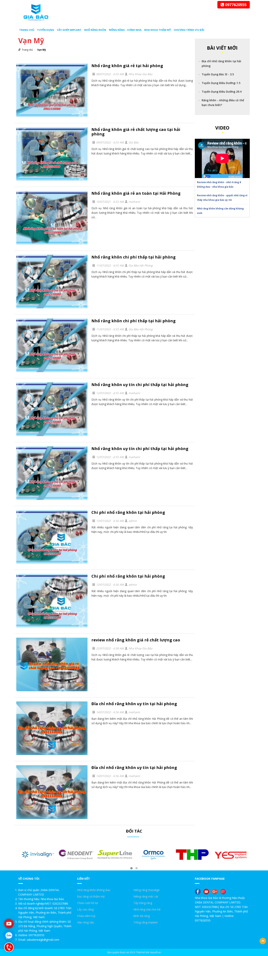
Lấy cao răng (85, 909)
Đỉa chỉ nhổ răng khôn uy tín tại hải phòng (134, 703)
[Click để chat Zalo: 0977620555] (9, 935)
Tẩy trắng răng (142, 903)
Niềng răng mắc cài (145, 896)
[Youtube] (9, 924)
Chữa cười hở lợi (87, 903)
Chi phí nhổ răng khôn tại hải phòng (128, 512)
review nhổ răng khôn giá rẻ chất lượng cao (135, 640)
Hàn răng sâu (85, 922)
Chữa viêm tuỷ (86, 916)
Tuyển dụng (45, 30)
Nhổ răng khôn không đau (93, 890)
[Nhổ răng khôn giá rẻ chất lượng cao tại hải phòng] (52, 154)
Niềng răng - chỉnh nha (125, 30)
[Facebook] (199, 891)
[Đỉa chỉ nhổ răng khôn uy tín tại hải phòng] (52, 728)
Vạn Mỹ (41, 49)
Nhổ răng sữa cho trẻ (146, 909)
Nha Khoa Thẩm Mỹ (157, 30)
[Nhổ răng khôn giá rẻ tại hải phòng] (52, 90)
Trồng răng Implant (145, 922)
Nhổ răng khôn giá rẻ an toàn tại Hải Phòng (135, 193)
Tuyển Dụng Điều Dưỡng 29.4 (222, 91)
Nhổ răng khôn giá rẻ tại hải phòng (127, 65)
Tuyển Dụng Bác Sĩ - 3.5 (218, 74)
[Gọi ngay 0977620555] (9, 947)
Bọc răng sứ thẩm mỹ (91, 896)
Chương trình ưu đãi (189, 30)
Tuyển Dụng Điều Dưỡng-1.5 (221, 83)
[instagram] (224, 891)
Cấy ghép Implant (69, 30)
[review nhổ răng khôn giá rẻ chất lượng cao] (52, 664)
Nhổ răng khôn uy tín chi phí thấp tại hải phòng (139, 384)
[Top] (263, 941)
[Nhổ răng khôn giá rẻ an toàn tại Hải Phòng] (52, 218)
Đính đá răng (141, 916)
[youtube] (207, 891)
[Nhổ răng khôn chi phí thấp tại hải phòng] (52, 281)
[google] (216, 891)
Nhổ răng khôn (95, 30)
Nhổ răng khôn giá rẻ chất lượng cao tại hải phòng (135, 131)
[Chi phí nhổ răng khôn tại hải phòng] (52, 537)
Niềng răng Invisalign (146, 890)
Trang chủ (26, 30)
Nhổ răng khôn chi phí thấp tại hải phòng (133, 257)
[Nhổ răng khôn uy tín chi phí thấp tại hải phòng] (52, 409)
